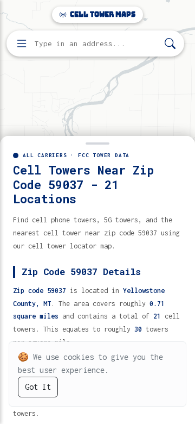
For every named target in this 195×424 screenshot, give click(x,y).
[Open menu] (22, 43)
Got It (38, 386)
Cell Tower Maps (101, 14)
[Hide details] (97, 142)
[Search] (170, 44)
